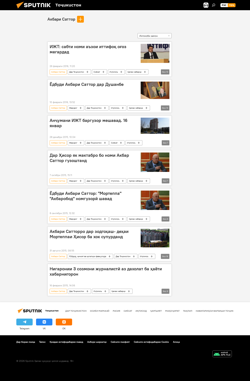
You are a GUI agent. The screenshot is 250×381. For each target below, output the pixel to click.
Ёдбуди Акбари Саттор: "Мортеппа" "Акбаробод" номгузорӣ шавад (85, 196)
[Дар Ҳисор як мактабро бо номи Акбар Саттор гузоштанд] (155, 162)
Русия (116, 310)
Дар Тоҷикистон (76, 72)
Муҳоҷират (172, 310)
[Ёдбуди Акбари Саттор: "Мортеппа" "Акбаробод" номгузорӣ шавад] (155, 200)
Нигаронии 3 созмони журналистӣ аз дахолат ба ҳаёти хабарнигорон (106, 271)
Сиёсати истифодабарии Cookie (151, 341)
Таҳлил (187, 310)
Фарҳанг (73, 108)
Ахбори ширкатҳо (97, 341)
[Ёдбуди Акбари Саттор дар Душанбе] (155, 90)
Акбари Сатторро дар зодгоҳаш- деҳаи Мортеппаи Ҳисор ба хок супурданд (89, 234)
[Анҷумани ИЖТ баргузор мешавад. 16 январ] (155, 126)
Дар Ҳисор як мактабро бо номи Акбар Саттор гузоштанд (89, 158)
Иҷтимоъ (114, 72)
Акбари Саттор (61, 19)
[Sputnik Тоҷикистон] (34, 9)
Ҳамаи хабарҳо (134, 72)
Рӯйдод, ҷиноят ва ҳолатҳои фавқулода (87, 256)
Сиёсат (97, 72)
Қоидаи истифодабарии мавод (66, 341)
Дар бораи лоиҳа (25, 341)
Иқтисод (141, 310)
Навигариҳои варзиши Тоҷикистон (218, 310)
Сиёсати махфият (120, 341)
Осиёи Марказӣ (99, 310)
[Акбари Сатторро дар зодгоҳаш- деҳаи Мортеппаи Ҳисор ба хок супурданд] (155, 238)
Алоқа (176, 341)
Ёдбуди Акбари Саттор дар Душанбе (87, 84)
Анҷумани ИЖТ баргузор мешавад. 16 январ (88, 123)
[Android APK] (222, 354)
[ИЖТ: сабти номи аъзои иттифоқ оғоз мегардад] (155, 53)
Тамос (42, 341)
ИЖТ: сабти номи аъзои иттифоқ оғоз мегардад (88, 49)
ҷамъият (156, 310)
